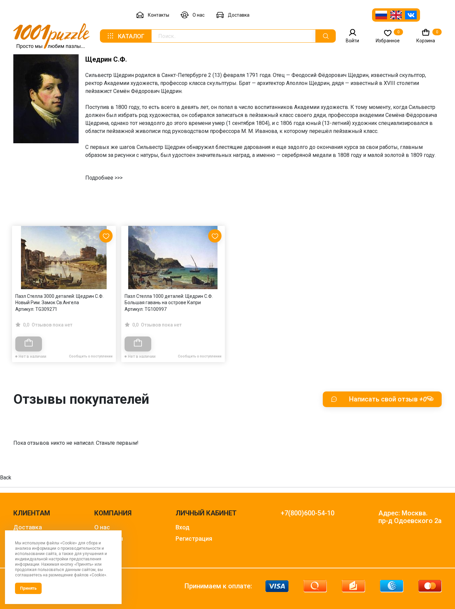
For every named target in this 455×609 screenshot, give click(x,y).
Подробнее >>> (104, 178)
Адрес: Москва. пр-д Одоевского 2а (410, 517)
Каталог (131, 36)
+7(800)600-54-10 (307, 513)
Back (5, 477)
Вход (183, 527)
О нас (199, 15)
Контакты (158, 15)
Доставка (238, 15)
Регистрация (194, 538)
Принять (28, 588)
